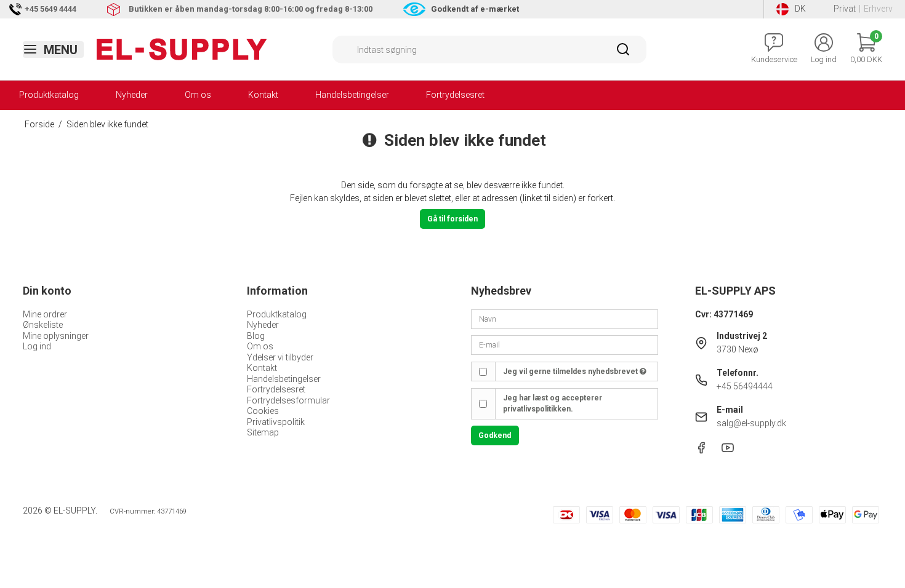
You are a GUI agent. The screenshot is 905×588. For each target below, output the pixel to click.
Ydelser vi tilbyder (280, 357)
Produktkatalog (49, 95)
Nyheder (132, 95)
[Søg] (623, 53)
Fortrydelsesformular (288, 400)
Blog (256, 336)
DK (800, 9)
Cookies (263, 411)
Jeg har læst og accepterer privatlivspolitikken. (552, 403)
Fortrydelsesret (455, 95)
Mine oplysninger (56, 336)
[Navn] (564, 318)
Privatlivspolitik (276, 422)
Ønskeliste (43, 325)
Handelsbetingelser (352, 95)
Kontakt (263, 95)
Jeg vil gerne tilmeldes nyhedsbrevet (571, 371)
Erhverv (878, 9)
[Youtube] (728, 451)
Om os (198, 95)
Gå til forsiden (452, 219)
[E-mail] (564, 344)
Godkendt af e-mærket (475, 9)
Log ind (37, 346)
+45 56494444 (745, 386)
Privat (845, 9)
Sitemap (263, 432)
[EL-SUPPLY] (182, 49)
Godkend (494, 435)
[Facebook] (701, 451)
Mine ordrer (45, 314)
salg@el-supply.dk (751, 423)
